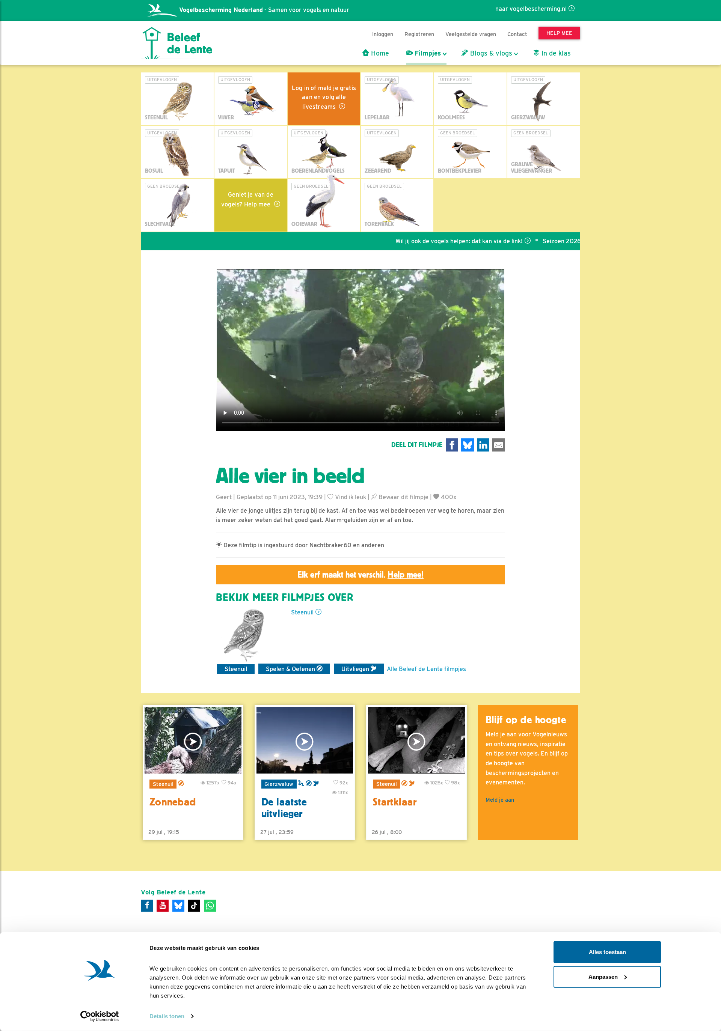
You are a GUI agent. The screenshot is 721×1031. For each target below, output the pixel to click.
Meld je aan (500, 799)
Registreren (419, 34)
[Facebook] (147, 906)
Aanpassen (603, 976)
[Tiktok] (194, 906)
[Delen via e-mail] (498, 445)
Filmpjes (427, 53)
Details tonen (166, 1016)
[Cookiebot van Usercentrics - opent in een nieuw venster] (100, 1016)
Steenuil (302, 612)
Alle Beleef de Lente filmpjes (426, 669)
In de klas (555, 53)
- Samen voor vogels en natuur (264, 10)
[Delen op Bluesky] (467, 445)
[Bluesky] (178, 906)
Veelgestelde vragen (470, 34)
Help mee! (406, 574)
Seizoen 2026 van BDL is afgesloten (565, 241)
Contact (517, 34)
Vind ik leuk (349, 497)
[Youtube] (163, 906)
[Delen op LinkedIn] (483, 445)
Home (379, 53)
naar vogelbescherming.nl (531, 8)
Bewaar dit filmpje (402, 497)
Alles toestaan (607, 952)
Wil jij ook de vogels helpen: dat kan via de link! (431, 241)
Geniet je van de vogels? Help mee (247, 199)
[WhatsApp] (210, 906)
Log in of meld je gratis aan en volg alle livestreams (324, 97)
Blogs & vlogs (490, 53)
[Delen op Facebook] (452, 445)
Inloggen (382, 34)
